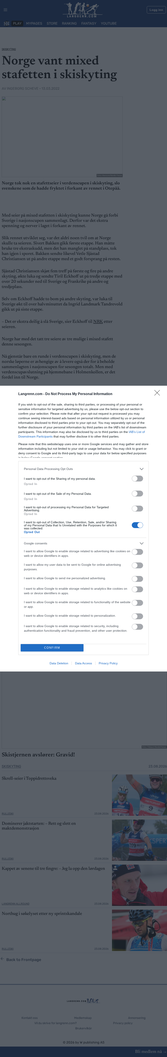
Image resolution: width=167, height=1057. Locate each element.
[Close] (158, 394)
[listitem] (83, 469)
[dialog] (83, 529)
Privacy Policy (108, 663)
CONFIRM (52, 647)
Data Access (83, 663)
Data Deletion (59, 663)
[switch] (137, 478)
